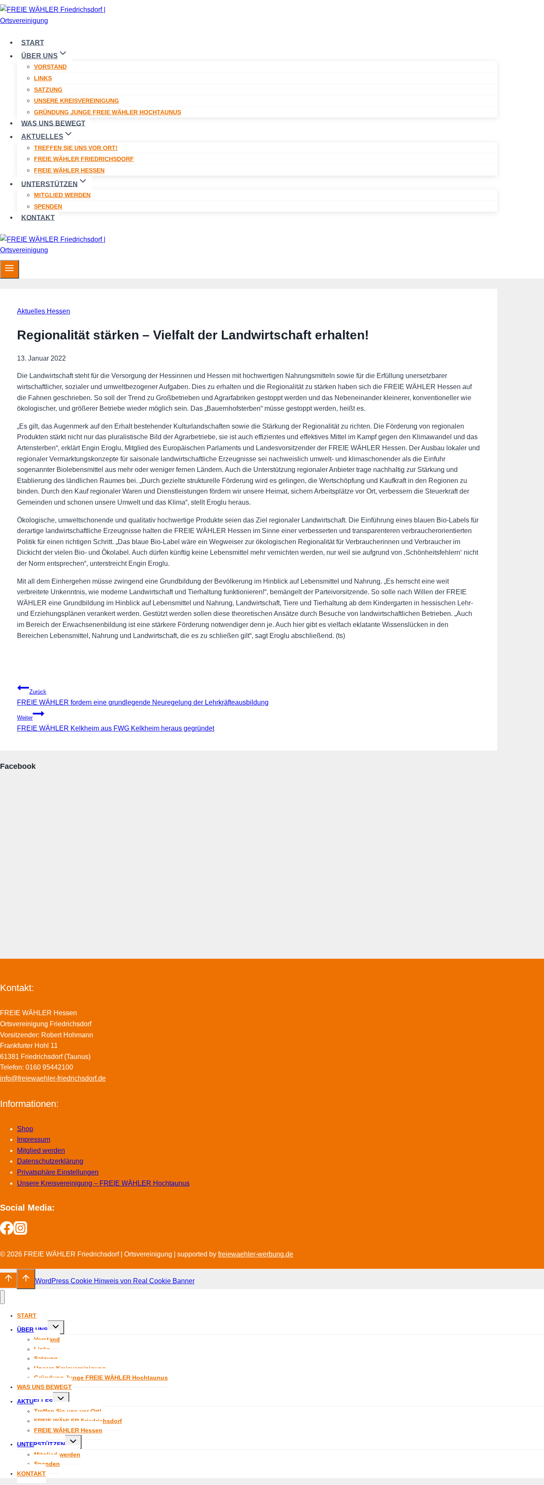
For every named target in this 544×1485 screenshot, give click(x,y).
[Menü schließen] (2, 1297)
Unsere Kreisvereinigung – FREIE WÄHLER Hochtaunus (103, 1183)
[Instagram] (20, 1232)
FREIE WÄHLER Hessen (69, 170)
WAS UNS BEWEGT (53, 123)
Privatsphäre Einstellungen (58, 1172)
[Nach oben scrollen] (8, 1280)
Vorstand (50, 66)
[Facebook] (7, 1232)
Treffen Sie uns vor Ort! (76, 147)
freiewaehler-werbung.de (255, 1254)
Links (43, 78)
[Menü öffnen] (9, 269)
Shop (25, 1128)
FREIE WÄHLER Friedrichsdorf (84, 158)
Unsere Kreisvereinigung (76, 100)
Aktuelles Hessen (43, 311)
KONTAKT (38, 217)
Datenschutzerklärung (50, 1161)
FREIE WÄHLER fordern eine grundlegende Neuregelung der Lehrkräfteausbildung (143, 697)
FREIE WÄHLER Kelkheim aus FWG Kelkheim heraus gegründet (115, 723)
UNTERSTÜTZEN (41, 1444)
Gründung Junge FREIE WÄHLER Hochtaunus (107, 112)
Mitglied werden (62, 195)
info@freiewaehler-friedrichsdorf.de (53, 1078)
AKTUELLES (35, 1401)
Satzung (48, 89)
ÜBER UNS (32, 1329)
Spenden (48, 206)
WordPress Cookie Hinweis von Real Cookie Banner (115, 1281)
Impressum (33, 1139)
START (32, 42)
